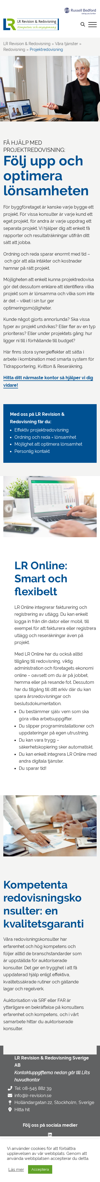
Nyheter (13, 120)
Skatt (14, 86)
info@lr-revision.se (32, 1095)
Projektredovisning (30, 45)
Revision (18, 78)
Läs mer (16, 1169)
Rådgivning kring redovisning (39, 53)
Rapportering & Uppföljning (38, 61)
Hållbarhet (20, 103)
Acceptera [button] (40, 1169)
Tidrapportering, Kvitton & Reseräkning (48, 69)
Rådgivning (21, 94)
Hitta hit (22, 1109)
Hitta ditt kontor (21, 137)
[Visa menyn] (92, 24)
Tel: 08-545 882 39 (32, 1088)
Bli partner (15, 111)
